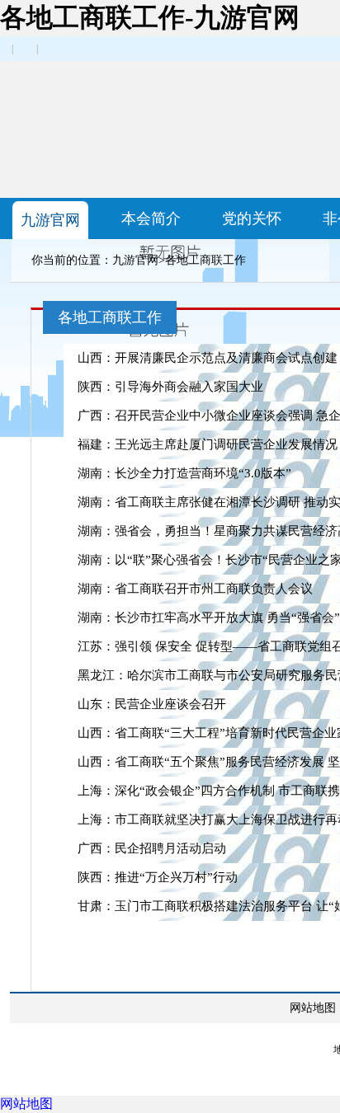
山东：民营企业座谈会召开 (152, 704)
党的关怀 (251, 218)
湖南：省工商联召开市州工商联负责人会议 (195, 588)
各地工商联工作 (205, 260)
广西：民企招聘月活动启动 (152, 848)
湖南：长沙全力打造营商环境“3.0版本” (184, 473)
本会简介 (151, 218)
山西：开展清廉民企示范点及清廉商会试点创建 (208, 357)
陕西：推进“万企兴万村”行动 (158, 877)
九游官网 (50, 220)
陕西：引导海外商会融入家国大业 (170, 386)
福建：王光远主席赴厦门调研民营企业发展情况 (208, 444)
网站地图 (313, 1008)
